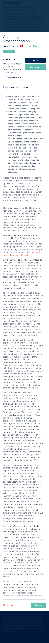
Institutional (35, 67)
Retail (35, 60)
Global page (10, 605)
